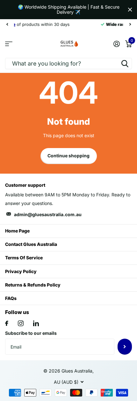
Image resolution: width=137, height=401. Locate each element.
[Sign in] (116, 43)
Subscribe (125, 347)
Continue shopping (68, 155)
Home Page (17, 230)
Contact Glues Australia (31, 244)
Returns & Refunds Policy (33, 284)
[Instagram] (21, 323)
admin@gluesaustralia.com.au (48, 214)
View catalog (8, 43)
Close (130, 9)
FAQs (11, 298)
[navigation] (7, 24)
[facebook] (6, 323)
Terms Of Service (24, 257)
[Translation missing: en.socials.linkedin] (36, 323)
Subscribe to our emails (31, 333)
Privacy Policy (21, 271)
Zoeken (125, 63)
